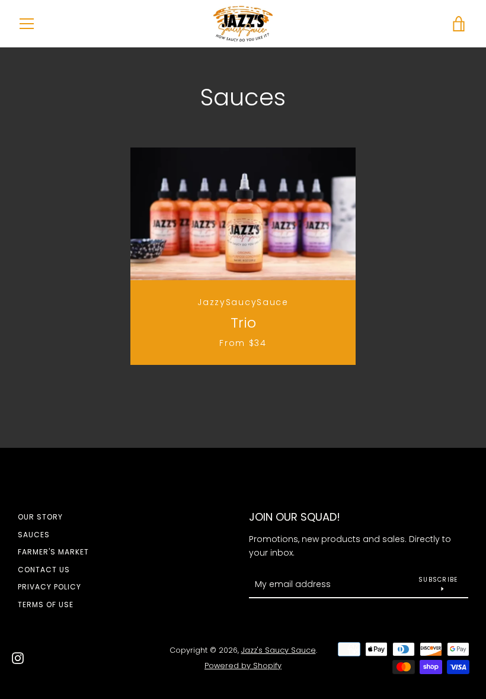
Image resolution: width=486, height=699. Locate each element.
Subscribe (438, 579)
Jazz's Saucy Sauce (278, 650)
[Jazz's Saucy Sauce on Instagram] (18, 657)
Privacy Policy (49, 587)
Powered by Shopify (243, 665)
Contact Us (44, 570)
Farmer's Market (53, 552)
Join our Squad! (294, 516)
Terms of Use (45, 604)
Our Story (40, 517)
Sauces (34, 535)
